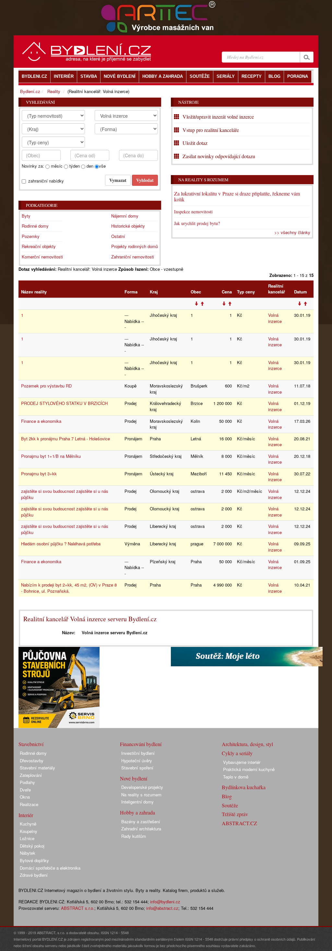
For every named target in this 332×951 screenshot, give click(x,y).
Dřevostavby (31, 760)
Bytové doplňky (34, 860)
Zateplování (31, 775)
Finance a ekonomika (41, 421)
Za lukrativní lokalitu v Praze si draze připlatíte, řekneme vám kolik (237, 196)
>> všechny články (292, 232)
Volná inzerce (275, 318)
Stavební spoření (137, 768)
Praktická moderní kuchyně (249, 769)
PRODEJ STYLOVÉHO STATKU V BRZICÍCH (64, 403)
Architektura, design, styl (247, 744)
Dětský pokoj (32, 846)
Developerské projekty (142, 787)
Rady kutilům (133, 836)
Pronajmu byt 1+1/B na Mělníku (51, 456)
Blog (227, 796)
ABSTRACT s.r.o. (77, 908)
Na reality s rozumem (203, 180)
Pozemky (31, 236)
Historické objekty (128, 226)
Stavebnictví (30, 744)
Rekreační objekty (39, 246)
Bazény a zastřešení (140, 821)
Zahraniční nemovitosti (132, 257)
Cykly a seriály (237, 753)
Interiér (25, 815)
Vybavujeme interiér (241, 762)
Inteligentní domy (137, 802)
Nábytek (27, 853)
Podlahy (27, 782)
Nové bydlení (133, 778)
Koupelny (28, 831)
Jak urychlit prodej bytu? (197, 223)
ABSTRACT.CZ (239, 823)
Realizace (29, 804)
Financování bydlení (140, 744)
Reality (53, 91)
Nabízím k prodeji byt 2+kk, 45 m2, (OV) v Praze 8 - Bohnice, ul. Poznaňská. (69, 588)
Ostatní (118, 236)
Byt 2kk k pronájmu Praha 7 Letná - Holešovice (65, 438)
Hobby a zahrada (137, 812)
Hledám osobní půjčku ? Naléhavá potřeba (61, 544)
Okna (25, 797)
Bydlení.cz (30, 91)
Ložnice (27, 838)
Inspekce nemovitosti (193, 211)
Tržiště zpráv (235, 814)
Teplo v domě (235, 777)
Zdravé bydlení (34, 875)
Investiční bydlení (138, 753)
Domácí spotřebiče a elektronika (50, 868)
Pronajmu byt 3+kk (39, 473)
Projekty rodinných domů (134, 246)
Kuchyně (28, 824)
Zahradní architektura (141, 829)
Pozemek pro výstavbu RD (46, 386)
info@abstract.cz (162, 908)
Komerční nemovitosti (42, 257)
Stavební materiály (37, 768)
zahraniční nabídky (46, 181)
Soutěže (230, 805)
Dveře (25, 790)
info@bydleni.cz (165, 901)
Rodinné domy (35, 226)
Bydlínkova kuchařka (244, 787)
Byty (26, 216)
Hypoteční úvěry (136, 760)
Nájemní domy (124, 216)
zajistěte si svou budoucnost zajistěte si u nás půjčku (64, 494)
